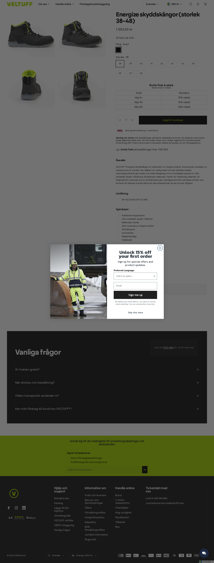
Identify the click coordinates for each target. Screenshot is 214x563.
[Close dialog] (160, 248)
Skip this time (135, 312)
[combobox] (134, 276)
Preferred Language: (124, 270)
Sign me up (135, 295)
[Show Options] (154, 276)
